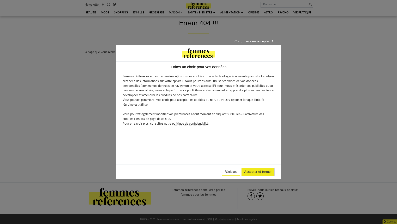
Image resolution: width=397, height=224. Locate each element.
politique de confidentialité (190, 123)
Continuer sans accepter (252, 41)
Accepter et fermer (258, 171)
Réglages (231, 171)
